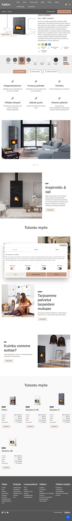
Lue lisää (50, 210)
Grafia (15, 63)
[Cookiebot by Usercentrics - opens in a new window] (60, 245)
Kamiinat (4, 497)
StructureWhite (42, 64)
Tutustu (6, 426)
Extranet (58, 495)
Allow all (56, 274)
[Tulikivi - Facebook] (2, 512)
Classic (8, 63)
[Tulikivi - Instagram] (5, 512)
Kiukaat (17, 484)
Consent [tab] (15, 249)
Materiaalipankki (43, 499)
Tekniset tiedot (51, 11)
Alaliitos (65, 62)
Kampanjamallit (6, 499)
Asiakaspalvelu (28, 497)
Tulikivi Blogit (43, 501)
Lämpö (41, 491)
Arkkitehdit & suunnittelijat (46, 493)
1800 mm (65, 58)
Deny (15, 274)
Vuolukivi (41, 487)
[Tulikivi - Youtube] (7, 512)
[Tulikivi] (8, 4)
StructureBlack (56, 64)
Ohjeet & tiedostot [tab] (52, 71)
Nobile (21, 63)
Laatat (25, 489)
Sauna (25, 2)
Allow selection (36, 274)
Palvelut (15, 495)
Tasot (25, 487)
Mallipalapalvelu (28, 495)
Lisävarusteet (17, 491)
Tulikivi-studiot (63, 484)
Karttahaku (59, 487)
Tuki (3, 503)
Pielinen (4, 491)
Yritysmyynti (59, 489)
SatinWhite (35, 64)
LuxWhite (49, 64)
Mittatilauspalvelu (6, 501)
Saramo (9, 11)
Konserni (41, 495)
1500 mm (65, 57)
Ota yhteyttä (31, 6)
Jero (3, 489)
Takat (17, 2)
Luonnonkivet (30, 484)
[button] (69, 4)
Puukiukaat (16, 489)
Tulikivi (49, 2)
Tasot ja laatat (34, 2)
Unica (28, 63)
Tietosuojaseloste (58, 512)
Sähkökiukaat (17, 487)
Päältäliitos (66, 64)
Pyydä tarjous (64, 11)
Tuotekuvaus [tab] (20, 71)
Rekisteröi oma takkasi (62, 493)
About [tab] (57, 249)
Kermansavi (5, 493)
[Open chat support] (68, 517)
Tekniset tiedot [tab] (36, 71)
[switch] (28, 268)
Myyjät (56, 2)
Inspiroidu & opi (17, 493)
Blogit (42, 2)
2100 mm (65, 60)
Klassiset (4, 495)
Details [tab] (36, 249)
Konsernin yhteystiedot (45, 497)
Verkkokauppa (20, 6)
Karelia (4, 11)
